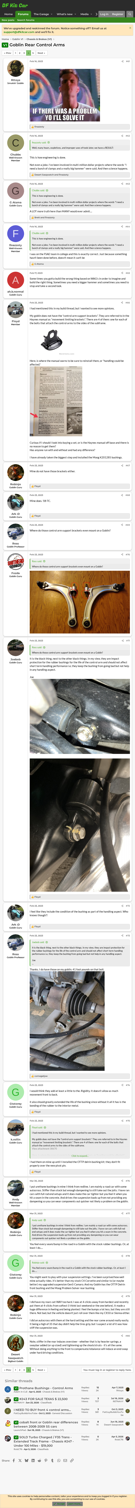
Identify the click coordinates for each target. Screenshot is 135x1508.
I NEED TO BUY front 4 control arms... (42, 1410)
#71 (128, 640)
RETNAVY (19, 1402)
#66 (128, 302)
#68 (128, 495)
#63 (128, 183)
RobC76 (18, 1449)
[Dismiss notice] (129, 28)
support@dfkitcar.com (19, 32)
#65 (128, 273)
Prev (8, 53)
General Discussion (62, 1413)
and (51, 174)
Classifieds (46, 1402)
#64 (128, 226)
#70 (128, 554)
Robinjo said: (38, 1262)
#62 (128, 135)
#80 (128, 1335)
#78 (128, 1256)
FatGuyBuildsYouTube (25, 1413)
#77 (128, 1213)
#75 (128, 1120)
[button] (51, 14)
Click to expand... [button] (80, 1155)
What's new (65, 14)
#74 (128, 1085)
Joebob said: (38, 942)
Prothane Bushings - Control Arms (46, 1388)
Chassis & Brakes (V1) (54, 1391)
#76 (128, 1181)
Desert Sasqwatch (113, 1424)
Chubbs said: (38, 190)
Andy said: (37, 1220)
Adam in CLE (20, 1391)
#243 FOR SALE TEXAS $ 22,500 (43, 1399)
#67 (128, 465)
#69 (128, 525)
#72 (128, 905)
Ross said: (37, 561)
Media (85, 14)
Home (8, 14)
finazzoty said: (39, 142)
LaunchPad (20, 1430)
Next (40, 53)
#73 (128, 935)
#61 (128, 61)
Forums (23, 14)
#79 (128, 1296)
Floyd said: (37, 1127)
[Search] (129, 14)
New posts (8, 20)
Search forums (25, 20)
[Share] (122, 61)
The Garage (41, 14)
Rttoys (119, 1390)
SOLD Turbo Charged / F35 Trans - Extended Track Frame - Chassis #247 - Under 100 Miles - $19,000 (44, 1441)
